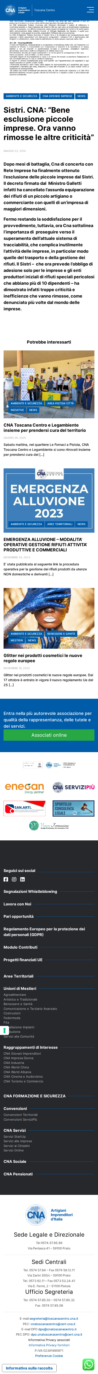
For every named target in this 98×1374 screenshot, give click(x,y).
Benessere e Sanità (61, 633)
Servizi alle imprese (18, 1141)
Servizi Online (14, 1150)
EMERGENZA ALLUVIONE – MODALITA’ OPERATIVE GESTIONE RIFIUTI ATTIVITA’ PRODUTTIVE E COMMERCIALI (45, 544)
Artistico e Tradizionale (20, 999)
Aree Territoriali (59, 524)
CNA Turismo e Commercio (23, 1081)
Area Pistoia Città (60, 403)
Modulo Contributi (20, 947)
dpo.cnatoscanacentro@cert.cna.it (56, 1334)
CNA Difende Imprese (57, 96)
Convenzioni (15, 1108)
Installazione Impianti (19, 1027)
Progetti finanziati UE (23, 959)
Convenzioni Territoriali (21, 1115)
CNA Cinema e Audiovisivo (23, 1076)
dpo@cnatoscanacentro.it (57, 1329)
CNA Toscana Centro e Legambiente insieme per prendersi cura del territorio (45, 428)
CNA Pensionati (18, 1174)
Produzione (12, 1032)
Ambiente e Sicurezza (21, 96)
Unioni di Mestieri (20, 988)
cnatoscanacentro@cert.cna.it (53, 1324)
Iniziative (17, 410)
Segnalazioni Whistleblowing (30, 891)
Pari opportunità (19, 916)
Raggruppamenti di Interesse (31, 1047)
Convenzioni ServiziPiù (20, 1119)
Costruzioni (12, 1013)
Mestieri (17, 640)
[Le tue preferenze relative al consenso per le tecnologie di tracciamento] (4, 1030)
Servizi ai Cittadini (17, 1146)
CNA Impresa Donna (18, 1058)
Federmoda (12, 1018)
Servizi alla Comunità (19, 1036)
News (81, 96)
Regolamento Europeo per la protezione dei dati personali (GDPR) (44, 932)
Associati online (49, 735)
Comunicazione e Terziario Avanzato (30, 1009)
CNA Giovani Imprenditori (22, 1053)
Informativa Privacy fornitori (49, 1345)
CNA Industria (14, 1063)
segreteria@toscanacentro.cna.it (53, 1318)
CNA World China (16, 1067)
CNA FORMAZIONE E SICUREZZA (35, 1096)
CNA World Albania (17, 1072)
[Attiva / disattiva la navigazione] (90, 9)
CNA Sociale (15, 1161)
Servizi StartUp (15, 1136)
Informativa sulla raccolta (29, 1368)
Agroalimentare (15, 995)
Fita (6, 1022)
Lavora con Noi (17, 904)
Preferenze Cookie (49, 1356)
